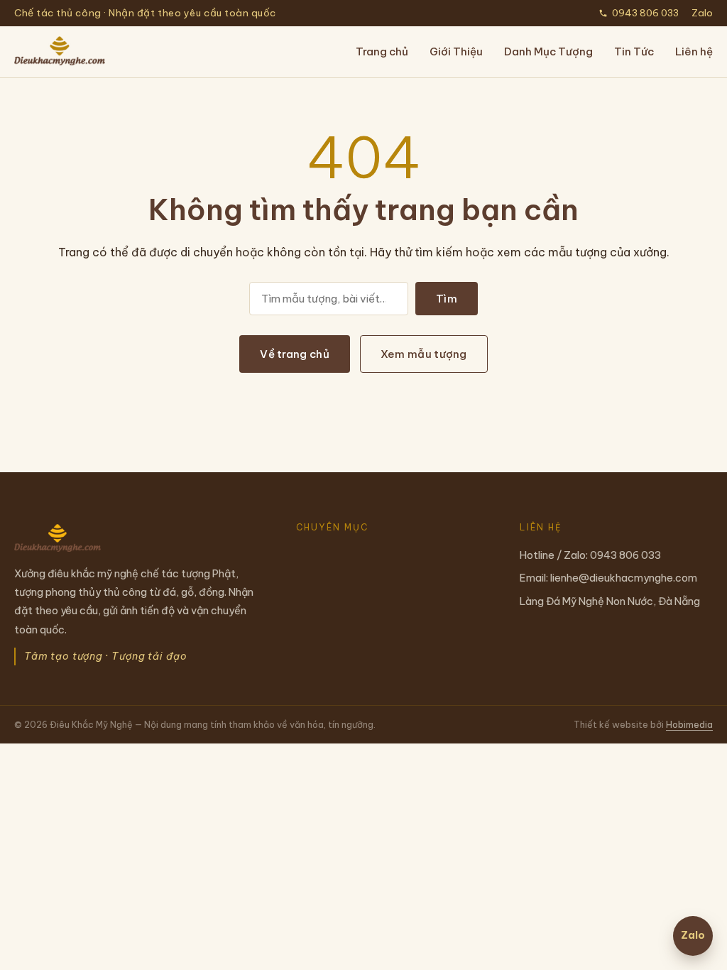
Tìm (446, 298)
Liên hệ (694, 51)
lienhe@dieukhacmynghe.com (623, 577)
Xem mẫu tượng (424, 354)
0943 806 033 (645, 12)
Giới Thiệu (456, 51)
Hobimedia (689, 724)
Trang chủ (382, 51)
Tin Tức (634, 51)
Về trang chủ (294, 354)
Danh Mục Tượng (548, 51)
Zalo (702, 12)
